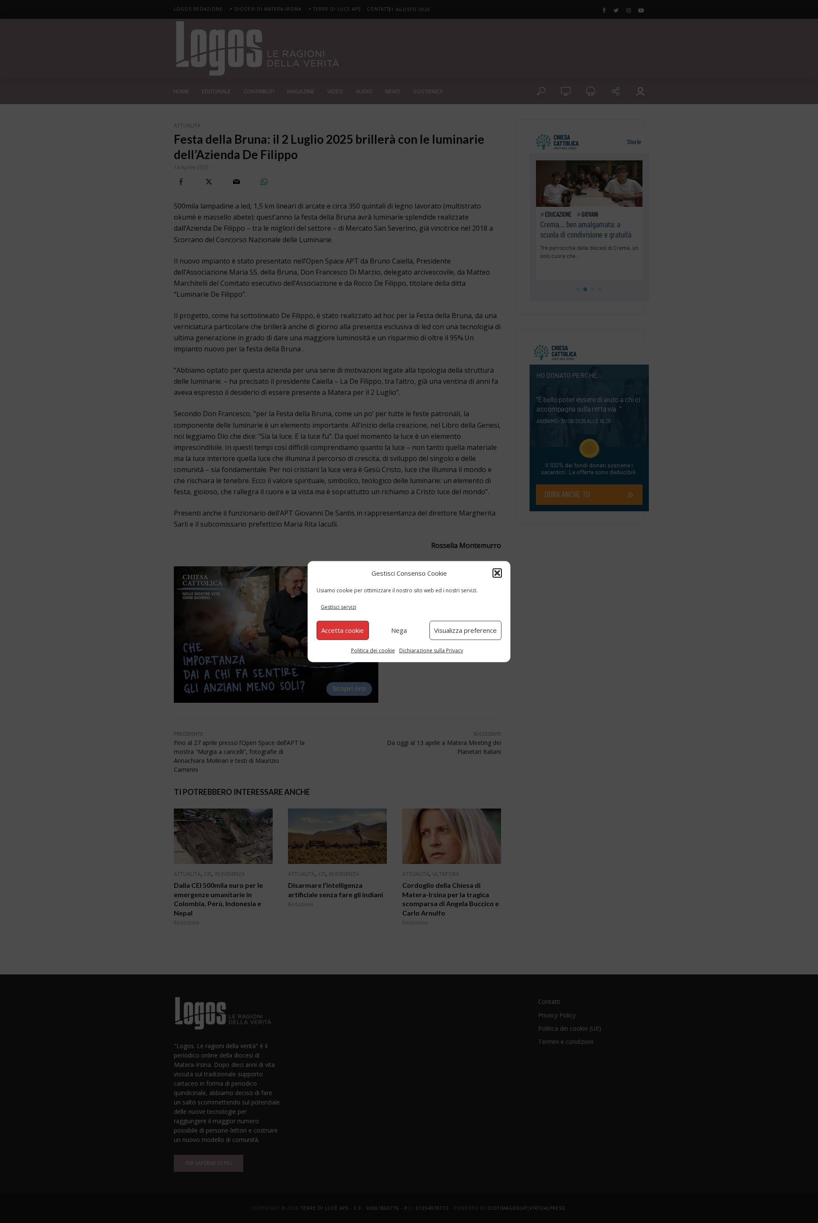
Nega (399, 630)
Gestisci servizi (338, 607)
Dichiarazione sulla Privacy (431, 650)
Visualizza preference (465, 630)
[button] (497, 573)
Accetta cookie (342, 630)
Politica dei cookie (373, 650)
